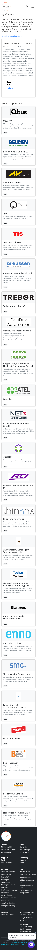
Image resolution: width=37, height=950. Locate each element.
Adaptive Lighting (8, 903)
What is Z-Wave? (7, 915)
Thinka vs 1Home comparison (26, 891)
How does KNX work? (28, 874)
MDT (21, 927)
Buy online (24, 847)
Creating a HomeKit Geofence (8, 899)
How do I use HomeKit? (6, 875)
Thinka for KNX (6, 847)
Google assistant (26, 917)
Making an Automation (5, 881)
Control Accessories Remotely (9, 891)
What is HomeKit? (8, 872)
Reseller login (25, 850)
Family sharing (6, 895)
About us (23, 860)
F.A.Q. (3, 860)
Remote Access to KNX (27, 886)
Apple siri (23, 920)
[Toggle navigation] (32, 7)
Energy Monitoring (8, 906)
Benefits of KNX (25, 877)
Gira (25, 927)
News (22, 863)
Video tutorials (6, 863)
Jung (30, 927)
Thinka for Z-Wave (8, 850)
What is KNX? (25, 872)
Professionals (6, 852)
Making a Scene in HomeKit (8, 886)
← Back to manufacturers (11, 36)
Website (10, 88)
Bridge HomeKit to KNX (27, 881)
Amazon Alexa (25, 915)
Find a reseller (25, 852)
